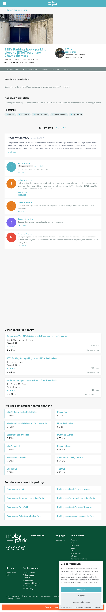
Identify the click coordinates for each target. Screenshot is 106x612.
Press (73, 551)
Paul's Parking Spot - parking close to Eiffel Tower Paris (32, 380)
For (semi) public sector (31, 583)
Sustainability (76, 553)
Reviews (55, 69)
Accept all (81, 590)
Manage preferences (81, 602)
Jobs (73, 548)
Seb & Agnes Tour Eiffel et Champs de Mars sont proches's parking (37, 336)
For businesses (28, 575)
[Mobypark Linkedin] (18, 548)
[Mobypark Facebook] (8, 548)
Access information (30, 69)
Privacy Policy (66, 607)
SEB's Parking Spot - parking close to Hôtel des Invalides (32, 358)
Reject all (81, 596)
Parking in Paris (20, 10)
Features (45, 69)
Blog (72, 543)
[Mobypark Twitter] (13, 548)
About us (74, 540)
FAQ (7, 575)
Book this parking (53, 607)
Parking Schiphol (14, 598)
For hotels (26, 578)
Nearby (65, 69)
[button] (4, 29)
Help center (75, 545)
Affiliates (74, 556)
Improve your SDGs (30, 586)
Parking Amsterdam (13, 596)
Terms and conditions (83, 607)
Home (9, 10)
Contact (98, 607)
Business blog (28, 589)
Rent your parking (29, 572)
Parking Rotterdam (31, 596)
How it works (11, 572)
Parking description (11, 69)
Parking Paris (46, 596)
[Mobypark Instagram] (23, 548)
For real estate (28, 580)
